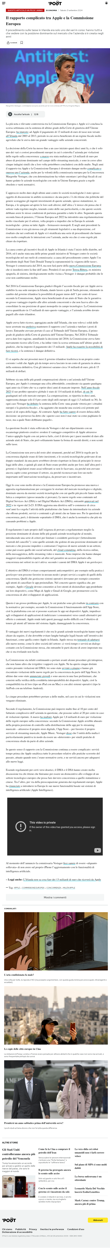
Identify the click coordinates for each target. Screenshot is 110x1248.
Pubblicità (20, 1229)
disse (69, 733)
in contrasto (92, 603)
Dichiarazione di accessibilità (17, 1232)
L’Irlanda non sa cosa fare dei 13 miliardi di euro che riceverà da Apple (62, 879)
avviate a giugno (71, 668)
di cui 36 (88, 391)
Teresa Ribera (79, 269)
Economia (51, 10)
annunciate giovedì (40, 676)
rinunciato (14, 786)
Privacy (33, 1229)
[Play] (10, 114)
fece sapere (69, 863)
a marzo (44, 156)
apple (17, 888)
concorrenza (53, 888)
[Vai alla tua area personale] (106, 3)
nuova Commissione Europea (85, 265)
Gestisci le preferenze (52, 1229)
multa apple (69, 888)
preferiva (31, 326)
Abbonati (98, 1220)
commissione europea (33, 888)
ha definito (32, 403)
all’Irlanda (11, 136)
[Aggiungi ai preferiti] (21, 42)
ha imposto (22, 132)
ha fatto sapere (68, 411)
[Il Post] (55, 3)
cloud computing (66, 550)
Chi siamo (7, 1229)
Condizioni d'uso (75, 1229)
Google (29, 586)
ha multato (46, 717)
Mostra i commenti (55, 897)
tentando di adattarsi (88, 639)
